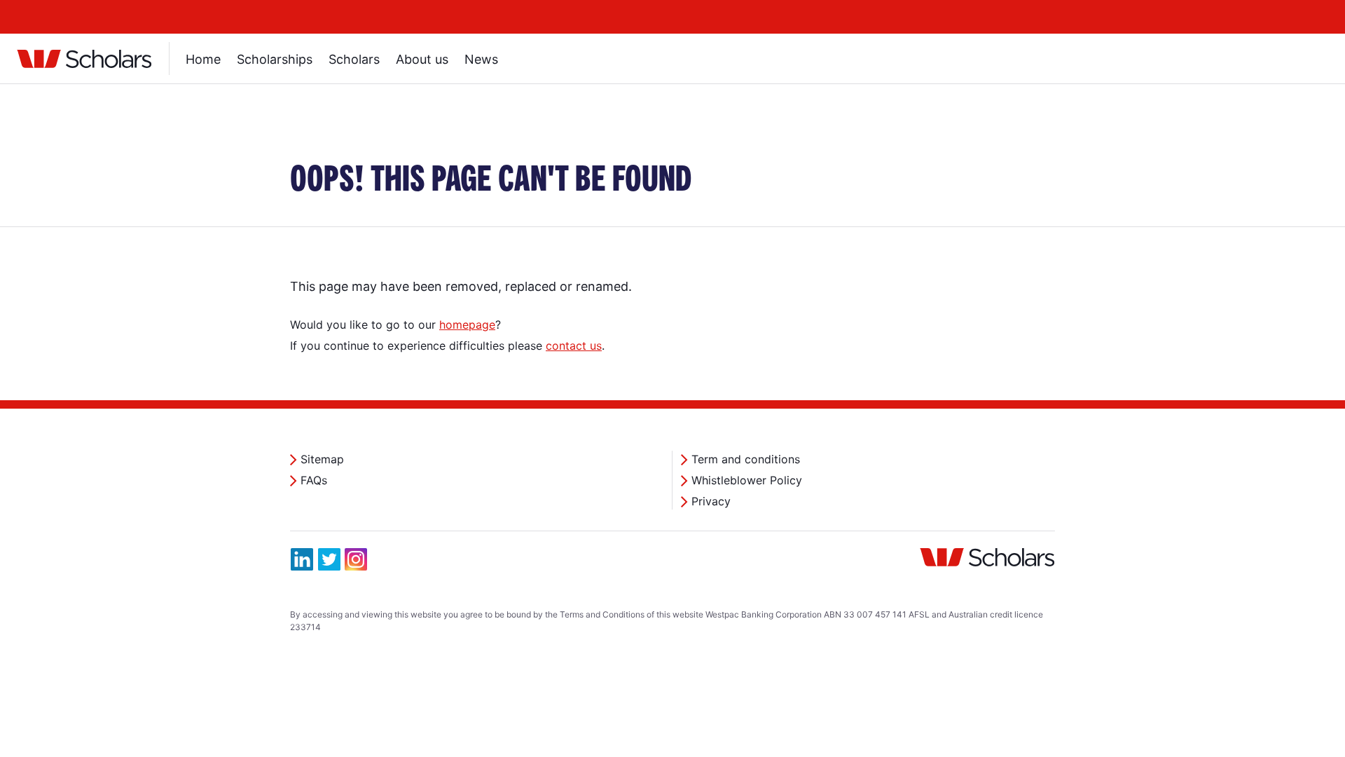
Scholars (354, 59)
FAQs (314, 480)
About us (422, 59)
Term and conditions (745, 459)
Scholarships (274, 59)
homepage (467, 325)
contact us (574, 346)
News (481, 59)
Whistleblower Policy (746, 480)
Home (203, 59)
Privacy (711, 501)
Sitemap (322, 459)
